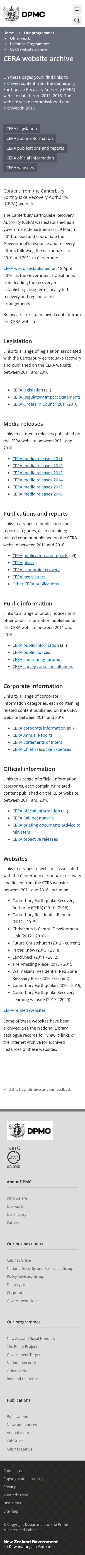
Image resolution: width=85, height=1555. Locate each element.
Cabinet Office (19, 1260)
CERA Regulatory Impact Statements (46, 397)
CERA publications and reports (35, 148)
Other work (20, 38)
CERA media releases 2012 (37, 465)
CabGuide (15, 1440)
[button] (77, 20)
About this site (15, 1495)
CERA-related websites (24, 1010)
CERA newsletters (28, 576)
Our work (15, 1206)
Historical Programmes (30, 43)
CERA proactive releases (35, 839)
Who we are (17, 1198)
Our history (16, 1214)
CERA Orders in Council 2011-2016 (44, 404)
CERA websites (20, 167)
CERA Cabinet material (33, 818)
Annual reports (20, 1432)
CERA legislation (21, 128)
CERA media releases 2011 (37, 458)
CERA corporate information (39, 728)
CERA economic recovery (36, 569)
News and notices (22, 1424)
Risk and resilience (22, 1378)
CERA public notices (31, 652)
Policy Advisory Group (25, 1276)
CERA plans (23, 562)
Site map (10, 1511)
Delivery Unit (18, 1284)
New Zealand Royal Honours (31, 1338)
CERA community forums (36, 659)
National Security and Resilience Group (40, 1268)
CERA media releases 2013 (37, 472)
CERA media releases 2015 (37, 487)
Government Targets (24, 1354)
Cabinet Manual (20, 1449)
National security (21, 1362)
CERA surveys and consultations (42, 666)
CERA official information (30, 158)
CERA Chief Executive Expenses (41, 749)
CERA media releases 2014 (37, 480)
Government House (24, 1300)
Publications (19, 1400)
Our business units (25, 1244)
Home (8, 32)
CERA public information (29, 138)
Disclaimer (12, 1502)
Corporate (15, 1292)
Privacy (9, 1486)
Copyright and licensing (23, 1478)
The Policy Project (22, 1346)
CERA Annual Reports (32, 735)
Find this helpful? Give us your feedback (37, 1089)
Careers (13, 1222)
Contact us (12, 1470)
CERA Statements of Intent (37, 742)
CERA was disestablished (27, 268)
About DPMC (19, 1182)
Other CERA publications (35, 584)
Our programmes (39, 32)
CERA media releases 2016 (37, 494)
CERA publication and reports (40, 555)
